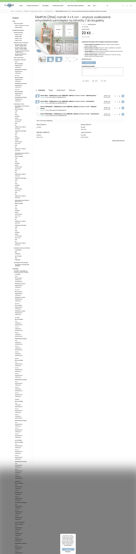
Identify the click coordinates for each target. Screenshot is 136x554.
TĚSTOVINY (17, 128)
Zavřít (120, 85)
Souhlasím (69, 549)
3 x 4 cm (17, 75)
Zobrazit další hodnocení (118, 140)
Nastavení (67, 551)
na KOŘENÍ (17, 274)
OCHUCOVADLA (18, 120)
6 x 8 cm (17, 332)
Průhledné (17, 254)
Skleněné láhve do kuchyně (21, 42)
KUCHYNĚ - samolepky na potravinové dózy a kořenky (21, 271)
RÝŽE (16, 123)
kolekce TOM (18, 34)
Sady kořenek (18, 27)
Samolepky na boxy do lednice (22, 248)
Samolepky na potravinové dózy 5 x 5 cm (22, 153)
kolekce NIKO (18, 36)
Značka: (85, 29)
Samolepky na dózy (19, 104)
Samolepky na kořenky (20, 60)
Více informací (68, 545)
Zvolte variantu (89, 62)
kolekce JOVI (18, 38)
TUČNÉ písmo (18, 67)
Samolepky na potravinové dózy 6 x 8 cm (22, 201)
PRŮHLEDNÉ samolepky (21, 69)
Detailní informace (86, 59)
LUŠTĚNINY (17, 116)
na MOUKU (17, 481)
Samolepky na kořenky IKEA (21, 262)
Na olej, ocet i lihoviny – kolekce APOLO (21, 54)
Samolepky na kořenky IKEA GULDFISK (22, 265)
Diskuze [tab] (72, 90)
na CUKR (17, 317)
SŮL (15, 125)
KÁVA (16, 114)
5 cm (16, 61)
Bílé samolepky (19, 109)
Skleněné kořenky (18, 32)
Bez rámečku (18, 256)
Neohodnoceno (92, 24)
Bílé (16, 252)
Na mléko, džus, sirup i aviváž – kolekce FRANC (21, 48)
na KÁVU (17, 399)
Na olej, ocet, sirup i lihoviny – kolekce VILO (22, 51)
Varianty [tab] (41, 90)
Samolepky (15, 268)
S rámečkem (18, 250)
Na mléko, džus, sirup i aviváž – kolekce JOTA (21, 45)
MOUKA (16, 118)
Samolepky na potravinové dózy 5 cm (22, 106)
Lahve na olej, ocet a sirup (22, 25)
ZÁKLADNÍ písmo (19, 65)
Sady (13, 21)
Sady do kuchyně (18, 23)
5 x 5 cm (17, 89)
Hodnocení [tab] (61, 90)
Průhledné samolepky (20, 131)
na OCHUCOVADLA (20, 522)
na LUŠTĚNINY (18, 440)
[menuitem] (21, 5)
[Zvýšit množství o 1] (120, 96)
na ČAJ (17, 358)
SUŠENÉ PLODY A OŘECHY (20, 127)
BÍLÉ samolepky (19, 63)
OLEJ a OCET (17, 121)
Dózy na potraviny (18, 57)
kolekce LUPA (18, 40)
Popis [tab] (51, 90)
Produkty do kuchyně (18, 30)
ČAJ (16, 112)
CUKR (16, 111)
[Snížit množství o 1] (115, 96)
